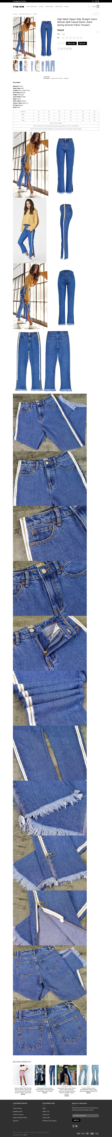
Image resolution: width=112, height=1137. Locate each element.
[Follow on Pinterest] (98, 1)
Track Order (46, 1117)
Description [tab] (47, 78)
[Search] (92, 1)
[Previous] (15, 38)
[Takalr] (18, 7)
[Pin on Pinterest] (67, 48)
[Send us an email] (96, 1)
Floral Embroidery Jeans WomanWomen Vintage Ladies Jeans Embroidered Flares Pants (88, 1089)
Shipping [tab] (66, 78)
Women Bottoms (25, 14)
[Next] (51, 38)
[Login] (88, 6)
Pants (35, 14)
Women (67, 6)
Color (58, 34)
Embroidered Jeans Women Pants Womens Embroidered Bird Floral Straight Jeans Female (45, 1089)
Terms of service (18, 1114)
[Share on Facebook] (58, 48)
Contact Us (46, 1114)
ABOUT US (45, 1111)
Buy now (82, 43)
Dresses (41, 6)
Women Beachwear (31, 6)
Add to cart (71, 43)
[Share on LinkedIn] (70, 48)
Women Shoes (49, 6)
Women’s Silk (58, 6)
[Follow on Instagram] (95, 1)
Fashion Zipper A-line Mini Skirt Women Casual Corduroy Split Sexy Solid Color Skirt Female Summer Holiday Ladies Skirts (23, 1090)
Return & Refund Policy (20, 1117)
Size (58, 37)
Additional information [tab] (57, 78)
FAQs (44, 1108)
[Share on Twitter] (61, 48)
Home (15, 14)
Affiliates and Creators (49, 1121)
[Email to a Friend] (64, 48)
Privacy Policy (17, 1108)
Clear (97, 32)
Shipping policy (18, 1111)
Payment (15, 1121)
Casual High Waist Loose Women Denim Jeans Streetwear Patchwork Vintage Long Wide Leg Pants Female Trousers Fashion (67, 1091)
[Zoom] (15, 56)
